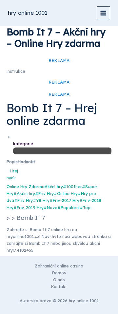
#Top (85, 207)
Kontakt (59, 286)
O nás (59, 279)
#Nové (50, 207)
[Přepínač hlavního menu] (103, 13)
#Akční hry (24, 193)
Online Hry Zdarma (26, 186)
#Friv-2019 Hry (28, 207)
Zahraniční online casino (59, 265)
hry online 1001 (27, 13)
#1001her (72, 186)
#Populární (68, 207)
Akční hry (54, 186)
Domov (59, 272)
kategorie (23, 143)
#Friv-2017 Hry (64, 200)
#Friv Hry (44, 193)
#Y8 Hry (41, 200)
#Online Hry (66, 193)
